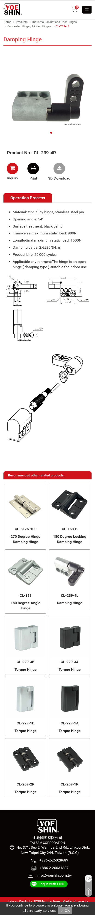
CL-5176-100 (25, 529)
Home (7, 22)
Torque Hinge (26, 669)
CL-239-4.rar (59, 168)
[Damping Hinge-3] (47, 97)
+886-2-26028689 (53, 860)
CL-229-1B (25, 723)
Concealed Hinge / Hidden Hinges (29, 26)
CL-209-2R (25, 784)
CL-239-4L (69, 595)
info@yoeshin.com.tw (54, 875)
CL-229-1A (70, 723)
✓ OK (65, 910)
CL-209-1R (69, 784)
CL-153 (26, 595)
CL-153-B (69, 529)
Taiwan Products (20, 901)
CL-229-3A (70, 662)
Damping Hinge (69, 603)
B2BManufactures (47, 901)
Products (22, 22)
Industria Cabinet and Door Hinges (54, 22)
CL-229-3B (25, 662)
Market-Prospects (75, 901)
